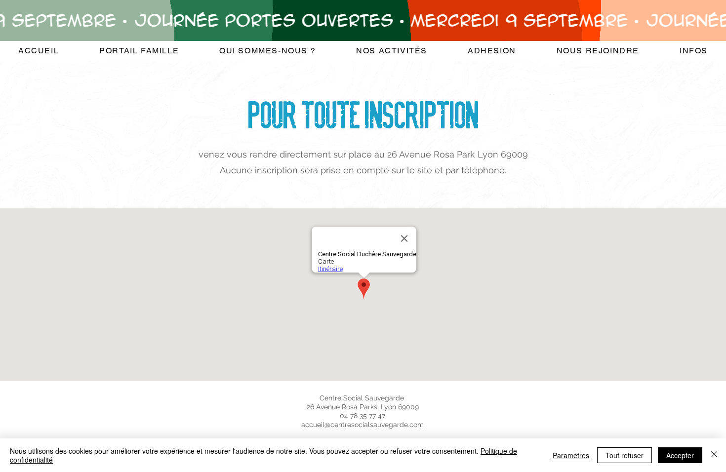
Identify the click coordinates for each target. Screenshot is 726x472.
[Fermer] (714, 455)
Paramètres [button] (571, 455)
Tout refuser (624, 455)
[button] (267, 51)
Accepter (680, 455)
